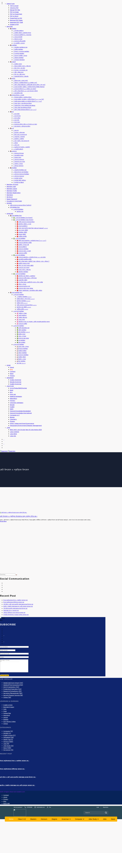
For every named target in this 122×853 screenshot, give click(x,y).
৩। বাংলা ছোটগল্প (16, 118)
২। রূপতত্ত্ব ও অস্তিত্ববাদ (19, 133)
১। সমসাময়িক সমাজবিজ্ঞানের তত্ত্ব (20, 47)
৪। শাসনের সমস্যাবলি (17, 37)
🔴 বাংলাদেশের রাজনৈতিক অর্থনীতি (24, 243)
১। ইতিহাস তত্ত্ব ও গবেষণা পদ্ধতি (20, 81)
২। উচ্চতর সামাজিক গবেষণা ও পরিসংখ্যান (22, 66)
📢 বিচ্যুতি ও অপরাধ (21, 359)
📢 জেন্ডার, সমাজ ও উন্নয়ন (23, 347)
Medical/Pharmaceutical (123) (13, 685)
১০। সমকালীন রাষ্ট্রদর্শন (18, 149)
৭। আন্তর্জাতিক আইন (18, 93)
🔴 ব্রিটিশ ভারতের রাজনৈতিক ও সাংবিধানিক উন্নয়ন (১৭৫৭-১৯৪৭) (31, 241)
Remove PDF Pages (16, 20)
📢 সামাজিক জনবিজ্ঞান (21, 351)
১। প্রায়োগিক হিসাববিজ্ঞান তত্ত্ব (19, 170)
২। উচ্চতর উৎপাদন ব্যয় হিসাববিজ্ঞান (20, 172)
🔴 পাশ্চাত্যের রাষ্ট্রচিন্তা (22, 226)
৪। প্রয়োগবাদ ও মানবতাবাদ (19, 137)
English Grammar (15, 384)
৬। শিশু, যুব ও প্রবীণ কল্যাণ (19, 74)
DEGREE (9, 203)
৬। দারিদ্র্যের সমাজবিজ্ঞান (18, 58)
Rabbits (5, 719)
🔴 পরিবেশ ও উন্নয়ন (21, 284)
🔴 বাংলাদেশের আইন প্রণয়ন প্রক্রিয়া (25, 288)
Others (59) (7, 697)
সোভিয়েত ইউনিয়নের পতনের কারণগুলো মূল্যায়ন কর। (14, 613)
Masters (33, 819)
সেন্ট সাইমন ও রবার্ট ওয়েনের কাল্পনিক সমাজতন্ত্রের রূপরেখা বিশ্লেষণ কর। (18, 604)
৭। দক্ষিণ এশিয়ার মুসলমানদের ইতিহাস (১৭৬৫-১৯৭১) (24, 110)
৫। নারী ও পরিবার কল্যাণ (18, 72)
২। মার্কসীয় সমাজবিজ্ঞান (18, 49)
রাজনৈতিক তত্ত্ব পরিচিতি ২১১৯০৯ (24, 307)
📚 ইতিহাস (12, 78)
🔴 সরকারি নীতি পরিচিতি (22, 280)
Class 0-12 (22, 819)
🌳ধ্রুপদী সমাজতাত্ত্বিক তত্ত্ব (23, 328)
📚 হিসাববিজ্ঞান (13, 168)
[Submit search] (105, 813)
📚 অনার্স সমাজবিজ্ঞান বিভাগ (16, 293)
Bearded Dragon (8, 707)
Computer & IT (15, 415)
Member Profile (12, 191)
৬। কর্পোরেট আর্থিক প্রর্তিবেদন (19, 180)
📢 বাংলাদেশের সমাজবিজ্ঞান (22, 355)
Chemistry (13, 419)
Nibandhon (13, 399)
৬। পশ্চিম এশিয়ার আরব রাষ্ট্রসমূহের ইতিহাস (22, 108)
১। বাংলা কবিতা (16, 114)
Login (97, 807)
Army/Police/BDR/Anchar (18, 388)
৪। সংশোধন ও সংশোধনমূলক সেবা (20, 70)
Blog (11, 369)
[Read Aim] (22, 812)
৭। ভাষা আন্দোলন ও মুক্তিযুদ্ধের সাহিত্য (21, 126)
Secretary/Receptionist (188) (12, 693)
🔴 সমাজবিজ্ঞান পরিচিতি (22, 232)
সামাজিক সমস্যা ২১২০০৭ (22, 303)
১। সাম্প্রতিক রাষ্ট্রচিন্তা (18, 31)
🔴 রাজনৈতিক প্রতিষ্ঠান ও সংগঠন (24, 224)
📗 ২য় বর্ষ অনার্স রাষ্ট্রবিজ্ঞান (19, 238)
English (12, 407)
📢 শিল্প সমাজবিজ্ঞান (21, 361)
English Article (7, 705)
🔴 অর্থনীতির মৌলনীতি (22, 236)
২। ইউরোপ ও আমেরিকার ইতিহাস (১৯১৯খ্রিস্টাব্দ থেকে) (25, 83)
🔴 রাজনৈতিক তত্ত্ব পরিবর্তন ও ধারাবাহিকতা (26, 276)
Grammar (65, 819)
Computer (8, 731)
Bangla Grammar (15, 382)
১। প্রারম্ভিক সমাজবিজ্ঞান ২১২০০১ (24, 297)
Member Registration (13, 193)
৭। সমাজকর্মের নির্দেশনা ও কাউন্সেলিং (20, 76)
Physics (12, 421)
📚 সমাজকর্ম (13, 62)
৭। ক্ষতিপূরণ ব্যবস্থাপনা (18, 166)
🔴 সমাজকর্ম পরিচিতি (21, 234)
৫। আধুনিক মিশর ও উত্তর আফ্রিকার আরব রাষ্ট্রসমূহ (24, 105)
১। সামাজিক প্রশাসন (17, 64)
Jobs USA (13, 436)
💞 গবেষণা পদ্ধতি (21, 320)
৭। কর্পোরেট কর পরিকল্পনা (18, 182)
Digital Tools (11, 4)
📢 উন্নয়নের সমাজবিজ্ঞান (22, 349)
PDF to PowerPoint (16, 14)
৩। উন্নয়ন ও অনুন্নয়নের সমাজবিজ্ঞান (21, 51)
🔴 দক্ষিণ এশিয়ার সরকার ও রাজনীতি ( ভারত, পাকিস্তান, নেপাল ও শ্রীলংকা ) (33, 261)
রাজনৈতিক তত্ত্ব (20, 211)
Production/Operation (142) (12, 689)
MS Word (9, 197)
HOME (9, 365)
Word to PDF (14, 8)
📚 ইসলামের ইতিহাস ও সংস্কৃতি (17, 95)
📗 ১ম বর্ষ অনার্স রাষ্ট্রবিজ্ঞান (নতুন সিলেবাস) (22, 218)
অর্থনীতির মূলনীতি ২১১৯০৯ (22, 309)
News (11, 374)
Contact (12, 372)
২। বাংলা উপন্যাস (17, 116)
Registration (105, 807)
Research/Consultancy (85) (12, 691)
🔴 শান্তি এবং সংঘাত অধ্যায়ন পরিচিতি (25, 266)
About (12, 367)
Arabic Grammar (15, 380)
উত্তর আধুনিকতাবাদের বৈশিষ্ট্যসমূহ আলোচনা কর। (13, 602)
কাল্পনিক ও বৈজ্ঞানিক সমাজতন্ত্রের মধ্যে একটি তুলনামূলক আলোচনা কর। (18, 606)
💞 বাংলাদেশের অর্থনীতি (22, 324)
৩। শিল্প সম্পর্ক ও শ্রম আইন (19, 68)
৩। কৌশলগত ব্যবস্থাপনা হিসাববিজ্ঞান (21, 174)
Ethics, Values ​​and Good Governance (22, 423)
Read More (3, 521)
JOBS (8, 428)
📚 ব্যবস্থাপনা (13, 151)
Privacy (12, 376)
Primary (12, 401)
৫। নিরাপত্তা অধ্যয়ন (17, 39)
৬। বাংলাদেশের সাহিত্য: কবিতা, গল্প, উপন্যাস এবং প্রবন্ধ (25, 124)
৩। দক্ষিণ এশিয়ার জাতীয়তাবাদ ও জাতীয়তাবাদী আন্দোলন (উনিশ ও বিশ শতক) (29, 85)
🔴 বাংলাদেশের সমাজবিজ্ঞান (22, 249)
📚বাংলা (12, 112)
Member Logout (12, 189)
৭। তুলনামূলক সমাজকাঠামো (19, 60)
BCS (11, 392)
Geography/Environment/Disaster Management (26, 426)
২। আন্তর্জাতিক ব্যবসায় (18, 155)
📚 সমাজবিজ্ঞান (13, 45)
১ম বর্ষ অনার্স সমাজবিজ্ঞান (18, 295)
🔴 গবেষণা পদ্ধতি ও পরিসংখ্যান (24, 270)
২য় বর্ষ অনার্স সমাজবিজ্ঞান (18, 311)
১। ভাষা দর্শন (16, 130)
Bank (11, 390)
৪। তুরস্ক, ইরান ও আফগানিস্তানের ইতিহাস (22, 103)
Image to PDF (14, 24)
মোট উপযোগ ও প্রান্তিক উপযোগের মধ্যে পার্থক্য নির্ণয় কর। (18, 516)
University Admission (16, 403)
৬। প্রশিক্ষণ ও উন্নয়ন (18, 164)
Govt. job (13, 394)
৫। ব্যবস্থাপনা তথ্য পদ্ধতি (19, 162)
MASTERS (10, 27)
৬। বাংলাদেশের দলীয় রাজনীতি (19, 41)
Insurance (6, 715)
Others (5, 724)
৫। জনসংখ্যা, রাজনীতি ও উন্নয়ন (20, 56)
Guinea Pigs (7, 713)
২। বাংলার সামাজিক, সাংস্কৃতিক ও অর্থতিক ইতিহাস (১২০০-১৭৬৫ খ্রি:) (28, 99)
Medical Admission (16, 396)
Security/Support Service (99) (13, 695)
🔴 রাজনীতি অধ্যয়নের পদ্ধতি (23, 263)
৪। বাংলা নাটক (16, 120)
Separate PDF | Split (16, 22)
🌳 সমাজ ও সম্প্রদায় (21, 336)
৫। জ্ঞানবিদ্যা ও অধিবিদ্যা (18, 139)
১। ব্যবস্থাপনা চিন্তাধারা (18, 153)
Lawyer (5, 717)
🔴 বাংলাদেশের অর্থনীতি (22, 253)
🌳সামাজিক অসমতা (21, 334)
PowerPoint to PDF (16, 18)
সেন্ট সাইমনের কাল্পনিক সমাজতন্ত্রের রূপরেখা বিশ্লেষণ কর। (15, 608)
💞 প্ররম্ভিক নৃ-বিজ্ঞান (22, 313)
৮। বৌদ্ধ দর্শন (16, 145)
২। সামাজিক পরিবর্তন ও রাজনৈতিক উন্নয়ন (22, 33)
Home (11, 819)
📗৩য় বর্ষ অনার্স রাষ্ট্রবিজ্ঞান (19, 255)
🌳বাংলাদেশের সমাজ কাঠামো (23, 338)
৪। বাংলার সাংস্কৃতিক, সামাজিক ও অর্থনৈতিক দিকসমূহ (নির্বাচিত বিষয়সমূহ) (28, 87)
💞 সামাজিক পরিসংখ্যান (22, 317)
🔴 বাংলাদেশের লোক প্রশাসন (23, 268)
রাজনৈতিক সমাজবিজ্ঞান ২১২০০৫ (23, 301)
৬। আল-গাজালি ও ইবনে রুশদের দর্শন (21, 141)
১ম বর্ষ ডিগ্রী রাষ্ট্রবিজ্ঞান (18, 209)
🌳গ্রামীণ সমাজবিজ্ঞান (21, 330)
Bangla (12, 405)
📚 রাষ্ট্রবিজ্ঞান (13, 29)
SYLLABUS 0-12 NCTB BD (14, 201)
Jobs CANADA (14, 432)
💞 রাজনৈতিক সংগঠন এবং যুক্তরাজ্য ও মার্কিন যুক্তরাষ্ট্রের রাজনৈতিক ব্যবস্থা (33, 322)
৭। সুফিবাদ (15, 143)
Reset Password (12, 199)
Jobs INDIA (13, 434)
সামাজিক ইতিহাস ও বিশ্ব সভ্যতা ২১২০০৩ (26, 299)
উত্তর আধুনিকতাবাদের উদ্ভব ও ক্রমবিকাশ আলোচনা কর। (15, 600)
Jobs (6, 744)
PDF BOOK (8, 750)
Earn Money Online (9, 722)
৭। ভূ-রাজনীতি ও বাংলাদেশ (19, 43)
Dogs (5, 711)
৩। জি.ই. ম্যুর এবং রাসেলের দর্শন (20, 135)
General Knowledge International (21, 413)
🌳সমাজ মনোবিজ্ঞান (21, 342)
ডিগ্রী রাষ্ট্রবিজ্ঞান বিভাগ (15, 207)
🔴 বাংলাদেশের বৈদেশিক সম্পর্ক (23, 286)
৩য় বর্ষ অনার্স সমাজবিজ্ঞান (18, 326)
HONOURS (10, 214)
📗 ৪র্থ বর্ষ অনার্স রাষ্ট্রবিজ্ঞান (19, 274)
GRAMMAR (10, 378)
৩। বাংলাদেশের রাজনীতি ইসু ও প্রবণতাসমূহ (22, 35)
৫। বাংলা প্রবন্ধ (16, 122)
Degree (54, 819)
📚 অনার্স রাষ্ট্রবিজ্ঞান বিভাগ (16, 216)
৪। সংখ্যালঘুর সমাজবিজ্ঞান (18, 54)
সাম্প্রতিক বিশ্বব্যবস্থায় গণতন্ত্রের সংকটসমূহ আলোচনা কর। (16, 615)
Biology (12, 417)
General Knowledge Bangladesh (20, 411)
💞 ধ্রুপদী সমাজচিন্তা (21, 315)
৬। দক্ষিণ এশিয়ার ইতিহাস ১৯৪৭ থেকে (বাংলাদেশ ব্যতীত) (25, 91)
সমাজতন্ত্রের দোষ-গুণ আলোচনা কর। (11, 611)
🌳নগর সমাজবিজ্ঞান (21, 340)
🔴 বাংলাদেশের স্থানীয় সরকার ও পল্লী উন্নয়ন (27, 278)
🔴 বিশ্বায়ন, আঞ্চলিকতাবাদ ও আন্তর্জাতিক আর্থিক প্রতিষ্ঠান (29, 290)
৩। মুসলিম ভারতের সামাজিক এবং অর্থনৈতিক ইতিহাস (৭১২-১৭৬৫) (27, 101)
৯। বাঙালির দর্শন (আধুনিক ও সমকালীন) (21, 147)
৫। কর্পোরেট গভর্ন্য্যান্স (17, 178)
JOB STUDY (10, 386)
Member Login (11, 187)
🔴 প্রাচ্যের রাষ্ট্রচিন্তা (22, 247)
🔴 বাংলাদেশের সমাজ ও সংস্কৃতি (24, 251)
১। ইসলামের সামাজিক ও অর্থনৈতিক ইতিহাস (22, 97)
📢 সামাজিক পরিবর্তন (21, 357)
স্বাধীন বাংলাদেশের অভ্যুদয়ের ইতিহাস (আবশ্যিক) (20, 205)
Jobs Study (8, 746)
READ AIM (6, 803)
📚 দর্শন (12, 128)
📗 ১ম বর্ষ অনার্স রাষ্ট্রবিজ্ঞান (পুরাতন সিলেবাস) (23, 220)
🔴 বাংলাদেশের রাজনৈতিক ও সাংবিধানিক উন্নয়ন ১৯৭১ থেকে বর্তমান (31, 257)
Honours (8, 742)
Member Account (12, 184)
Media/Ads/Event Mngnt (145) (13, 683)
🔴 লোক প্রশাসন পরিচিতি (22, 230)
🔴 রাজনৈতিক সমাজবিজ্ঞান (22, 272)
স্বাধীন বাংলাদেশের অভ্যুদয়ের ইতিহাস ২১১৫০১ (27, 305)
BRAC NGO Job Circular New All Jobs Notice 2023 (26, 430)
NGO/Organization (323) (11, 687)
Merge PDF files (15, 10)
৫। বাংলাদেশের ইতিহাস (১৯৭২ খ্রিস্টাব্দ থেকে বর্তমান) (24, 89)
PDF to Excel (14, 6)
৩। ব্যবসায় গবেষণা (17, 157)
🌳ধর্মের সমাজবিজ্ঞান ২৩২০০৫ (23, 332)
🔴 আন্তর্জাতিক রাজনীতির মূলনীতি (24, 259)
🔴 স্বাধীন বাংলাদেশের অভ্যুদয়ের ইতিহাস (26, 222)
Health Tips (8, 740)
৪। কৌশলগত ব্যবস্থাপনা (18, 160)
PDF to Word (14, 16)
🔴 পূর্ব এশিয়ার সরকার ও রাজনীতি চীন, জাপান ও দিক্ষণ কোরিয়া (30, 282)
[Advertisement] (52, 499)
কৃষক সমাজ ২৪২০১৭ (21, 363)
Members (10, 195)
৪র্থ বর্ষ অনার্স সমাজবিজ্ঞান (18, 344)
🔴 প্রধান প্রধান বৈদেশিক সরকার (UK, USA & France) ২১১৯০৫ (32, 228)
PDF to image (14, 12)
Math (11, 409)
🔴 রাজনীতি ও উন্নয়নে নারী (23, 245)
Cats (4, 709)
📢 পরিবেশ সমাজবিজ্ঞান (22, 353)
